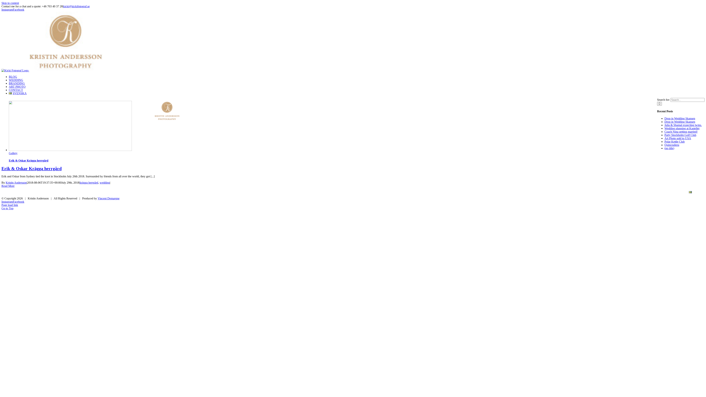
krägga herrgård (89, 182)
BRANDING (626, 192)
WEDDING (604, 192)
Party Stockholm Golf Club (680, 135)
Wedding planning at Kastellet (681, 128)
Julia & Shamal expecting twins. (683, 125)
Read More (8, 185)
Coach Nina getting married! (681, 131)
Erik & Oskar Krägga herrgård (28, 160)
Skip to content (10, 3)
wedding (105, 182)
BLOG (584, 192)
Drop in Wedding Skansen (679, 118)
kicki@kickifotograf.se (76, 6)
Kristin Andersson (16, 182)
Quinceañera (671, 144)
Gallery (13, 153)
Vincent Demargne (109, 198)
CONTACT (673, 192)
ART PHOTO (650, 192)
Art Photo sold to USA (677, 138)
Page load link (9, 205)
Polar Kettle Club (674, 141)
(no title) (669, 148)
